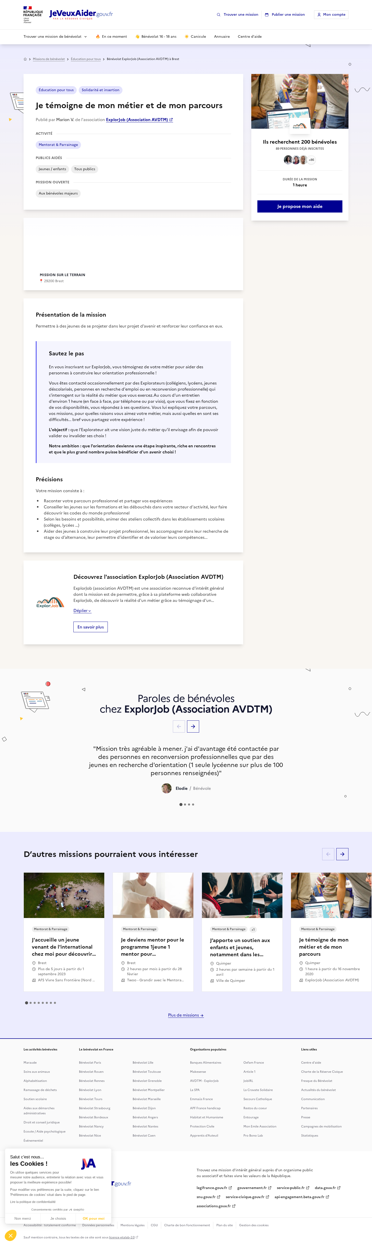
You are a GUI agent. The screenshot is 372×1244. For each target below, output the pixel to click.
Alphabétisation (35, 1081)
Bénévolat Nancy (91, 1126)
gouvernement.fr (252, 1188)
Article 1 (249, 1071)
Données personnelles (98, 1225)
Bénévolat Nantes (145, 1126)
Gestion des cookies (253, 1225)
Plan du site (224, 1225)
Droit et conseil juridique (42, 1122)
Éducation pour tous (86, 59)
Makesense (198, 1071)
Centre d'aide (311, 1062)
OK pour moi (94, 1218)
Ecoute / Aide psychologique (45, 1131)
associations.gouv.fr (214, 1206)
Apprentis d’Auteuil (204, 1135)
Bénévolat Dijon (144, 1108)
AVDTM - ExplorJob (204, 1081)
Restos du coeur (255, 1108)
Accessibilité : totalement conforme (50, 1225)
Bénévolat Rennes (92, 1081)
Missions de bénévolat (49, 59)
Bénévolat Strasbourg (94, 1108)
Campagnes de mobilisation (321, 1126)
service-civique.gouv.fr (245, 1197)
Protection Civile (202, 1126)
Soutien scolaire (35, 1099)
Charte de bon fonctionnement (187, 1225)
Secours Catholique (257, 1099)
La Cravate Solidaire (258, 1090)
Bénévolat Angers (145, 1117)
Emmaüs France (201, 1099)
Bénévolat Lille (143, 1062)
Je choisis (58, 1218)
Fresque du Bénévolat (316, 1081)
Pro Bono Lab (253, 1135)
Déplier (80, 610)
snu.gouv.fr (206, 1197)
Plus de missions (184, 1015)
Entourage (251, 1117)
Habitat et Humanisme (206, 1117)
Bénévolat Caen (144, 1135)
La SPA (195, 1090)
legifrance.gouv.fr (212, 1188)
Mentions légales (132, 1225)
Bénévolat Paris (90, 1062)
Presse (305, 1117)
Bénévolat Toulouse (147, 1071)
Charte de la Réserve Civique (322, 1071)
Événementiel (33, 1140)
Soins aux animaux (37, 1071)
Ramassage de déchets (40, 1090)
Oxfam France (253, 1062)
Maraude (30, 1062)
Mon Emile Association (259, 1126)
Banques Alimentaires (205, 1062)
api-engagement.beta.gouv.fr (299, 1197)
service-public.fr (291, 1188)
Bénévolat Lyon (90, 1090)
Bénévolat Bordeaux (93, 1117)
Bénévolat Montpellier (149, 1090)
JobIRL (248, 1081)
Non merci (22, 1218)
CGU (154, 1225)
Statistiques (309, 1135)
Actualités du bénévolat (318, 1090)
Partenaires (309, 1108)
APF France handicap (205, 1108)
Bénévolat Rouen (91, 1071)
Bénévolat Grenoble (147, 1081)
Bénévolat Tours (90, 1099)
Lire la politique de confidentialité (33, 1202)
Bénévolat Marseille (147, 1099)
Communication (313, 1099)
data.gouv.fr (325, 1188)
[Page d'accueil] (81, 15)
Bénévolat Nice (90, 1135)
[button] (11, 1235)
